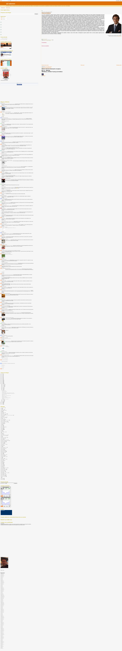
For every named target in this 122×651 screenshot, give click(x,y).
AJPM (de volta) (4, 326)
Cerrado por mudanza (8, 318)
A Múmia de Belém (7, 294)
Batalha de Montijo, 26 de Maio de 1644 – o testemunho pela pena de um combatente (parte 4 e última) (13, 118)
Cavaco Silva (2, 420)
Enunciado (2, 427)
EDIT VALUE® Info (4, 153)
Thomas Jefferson (3, 475)
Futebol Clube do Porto (4, 435)
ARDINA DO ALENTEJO (4, 287)
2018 (2, 377)
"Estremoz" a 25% (4, 396)
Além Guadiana (4, 201)
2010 (2, 383)
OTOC (1, 457)
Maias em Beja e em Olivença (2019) (6, 202)
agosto (3, 387)
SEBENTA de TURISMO (5, 337)
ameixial (2, 413)
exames (2, 431)
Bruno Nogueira (3, 419)
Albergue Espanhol (4, 351)
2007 (2, 403)
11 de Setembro (3, 407)
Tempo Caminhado (4, 106)
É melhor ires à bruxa (4, 391)
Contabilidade (2, 423)
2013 (2, 381)
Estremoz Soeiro (4, 286)
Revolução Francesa (3, 469)
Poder (1, 461)
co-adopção (2, 422)
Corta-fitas (3, 123)
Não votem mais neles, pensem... (6, 178)
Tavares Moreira (3, 473)
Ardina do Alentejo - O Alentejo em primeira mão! (8, 363)
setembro (3, 386)
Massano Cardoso (3, 448)
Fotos (1, 433)
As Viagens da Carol (4, 198)
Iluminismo (2, 439)
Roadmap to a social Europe (5, 309)
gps (1, 436)
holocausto (2, 438)
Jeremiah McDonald (3, 441)
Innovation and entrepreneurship (5, 440)
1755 (1, 408)
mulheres (2, 453)
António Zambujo (3, 414)
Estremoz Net (3, 289)
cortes (1, 424)
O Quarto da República (5, 262)
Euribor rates (3, 510)
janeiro (3, 401)
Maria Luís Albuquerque (4, 447)
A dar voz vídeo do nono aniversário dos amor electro (8, 187)
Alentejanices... (4, 323)
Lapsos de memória (4, 190)
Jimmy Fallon (2, 442)
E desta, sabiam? (4, 121)
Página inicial (3, 7)
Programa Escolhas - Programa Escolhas (7, 211)
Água (1, 411)
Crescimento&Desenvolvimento (6, 268)
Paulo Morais (2, 458)
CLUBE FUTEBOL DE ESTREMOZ (6, 253)
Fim (2, 277)
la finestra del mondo (4, 302)
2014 (2, 380)
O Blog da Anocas (4, 259)
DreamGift (3, 329)
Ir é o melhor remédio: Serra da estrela (6, 338)
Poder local (2, 462)
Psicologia (2, 465)
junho (2, 388)
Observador (3, 103)
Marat (1, 446)
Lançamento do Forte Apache (5, 352)
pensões (2, 459)
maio (2, 389)
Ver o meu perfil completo (4, 39)
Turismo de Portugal (3, 476)
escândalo (2, 428)
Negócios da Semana (3, 454)
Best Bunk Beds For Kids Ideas (9, 245)
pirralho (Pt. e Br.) (4, 193)
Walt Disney (2, 479)
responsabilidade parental (4, 467)
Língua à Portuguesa (4, 126)
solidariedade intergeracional (4, 472)
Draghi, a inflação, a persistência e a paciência (7, 233)
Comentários (3, 19)
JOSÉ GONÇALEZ (4, 335)
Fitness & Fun (3, 299)
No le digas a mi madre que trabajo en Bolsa (8, 317)
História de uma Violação (4, 437)
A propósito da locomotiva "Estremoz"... (6, 397)
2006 (2, 404)
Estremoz (50, 40)
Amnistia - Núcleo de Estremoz (6, 283)
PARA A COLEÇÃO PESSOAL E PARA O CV (10, 227)
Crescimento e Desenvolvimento (6, 265)
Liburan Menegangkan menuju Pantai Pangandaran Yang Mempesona (10, 263)
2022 (2, 374)
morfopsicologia (3, 452)
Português (2, 463)
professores (2, 464)
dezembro (3, 384)
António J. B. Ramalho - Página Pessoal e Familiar (8, 175)
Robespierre (2, 470)
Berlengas (3, 199)
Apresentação (3, 251)
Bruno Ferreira (4, 186)
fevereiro (3, 400)
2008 (2, 402)
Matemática (2, 449)
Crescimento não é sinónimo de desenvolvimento (7, 274)
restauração (2, 468)
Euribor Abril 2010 (4, 390)
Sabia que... (3, 398)
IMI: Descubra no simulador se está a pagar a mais (8, 221)
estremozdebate (4, 214)
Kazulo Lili (3, 340)
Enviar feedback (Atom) (48, 66)
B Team (2, 416)
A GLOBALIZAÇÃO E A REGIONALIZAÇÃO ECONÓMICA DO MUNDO (11, 250)
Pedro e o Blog (4, 220)
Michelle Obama (3, 450)
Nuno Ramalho (3, 455)
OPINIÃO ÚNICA (4, 236)
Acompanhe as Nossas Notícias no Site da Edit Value (8, 154)
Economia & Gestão (4, 244)
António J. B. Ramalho (45, 40)
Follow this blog (19, 84)
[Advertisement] (53, 62)
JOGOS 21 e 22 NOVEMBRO (8, 254)
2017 (2, 378)
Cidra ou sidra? (7, 127)
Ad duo (3, 368)
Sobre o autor (8, 7)
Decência (2, 425)
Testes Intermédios (3, 474)
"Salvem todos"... (4, 218)
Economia (3, 150)
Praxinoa (3, 217)
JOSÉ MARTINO (4, 144)
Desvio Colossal (4, 232)
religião (2, 466)
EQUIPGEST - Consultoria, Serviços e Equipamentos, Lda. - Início (10, 147)
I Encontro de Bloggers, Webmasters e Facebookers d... (8, 393)
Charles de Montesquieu (4, 421)
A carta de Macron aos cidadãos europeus (7, 205)
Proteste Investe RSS (4, 361)
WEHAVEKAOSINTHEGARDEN (6, 293)
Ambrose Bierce (3, 412)
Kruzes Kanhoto (4, 132)
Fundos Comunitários (4, 308)
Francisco (2, 434)
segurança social (3, 471)
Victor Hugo (2, 478)
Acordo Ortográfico (3, 410)
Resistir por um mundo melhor (6, 305)
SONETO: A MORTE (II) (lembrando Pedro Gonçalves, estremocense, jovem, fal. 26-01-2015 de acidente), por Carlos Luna (16, 290)
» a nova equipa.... (7, 346)
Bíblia (1, 418)
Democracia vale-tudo (4, 151)
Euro (1, 430)
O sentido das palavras (4, 306)
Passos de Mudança (46, 13)
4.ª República (2, 409)
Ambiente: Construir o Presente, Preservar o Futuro (8, 355)
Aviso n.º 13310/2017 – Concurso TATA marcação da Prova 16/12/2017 (10, 224)
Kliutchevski (2, 445)
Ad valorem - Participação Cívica (6, 189)
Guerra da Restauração (5, 117)
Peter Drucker (2, 460)
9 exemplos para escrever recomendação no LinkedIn (8, 169)
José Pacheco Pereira (3, 444)
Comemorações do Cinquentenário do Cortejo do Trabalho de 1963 (13, 312)
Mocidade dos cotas (3, 451)
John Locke (2, 443)
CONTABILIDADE (4, 195)
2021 (2, 375)
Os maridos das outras (3, 456)
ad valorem (10, 4)
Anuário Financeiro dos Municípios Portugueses (7, 415)
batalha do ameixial (3, 417)
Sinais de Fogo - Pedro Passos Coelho (6, 395)
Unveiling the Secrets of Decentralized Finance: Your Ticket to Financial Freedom (11, 166)
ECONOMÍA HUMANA (4, 157)
